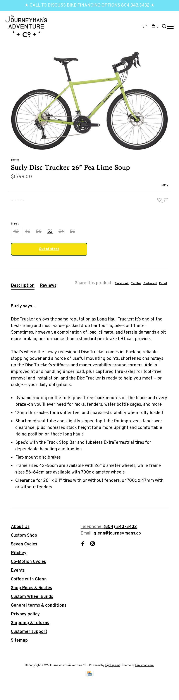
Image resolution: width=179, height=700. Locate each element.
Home (15, 160)
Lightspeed (112, 665)
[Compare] (145, 27)
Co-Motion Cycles (28, 562)
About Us (20, 527)
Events (18, 570)
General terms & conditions (38, 605)
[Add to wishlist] (160, 201)
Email (163, 283)
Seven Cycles (24, 544)
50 (38, 232)
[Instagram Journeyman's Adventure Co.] (92, 544)
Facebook (122, 283)
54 (61, 232)
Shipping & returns (30, 623)
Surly (165, 185)
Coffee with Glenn (29, 579)
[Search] (164, 27)
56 (72, 232)
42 (16, 232)
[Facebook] (83, 544)
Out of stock (49, 249)
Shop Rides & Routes (31, 588)
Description (22, 286)
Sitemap (19, 640)
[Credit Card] (89, 675)
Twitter (136, 283)
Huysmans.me (144, 665)
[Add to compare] (166, 201)
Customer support (29, 632)
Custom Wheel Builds (32, 597)
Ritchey (18, 553)
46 (27, 232)
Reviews (48, 286)
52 (50, 232)
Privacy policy (25, 614)
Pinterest (150, 283)
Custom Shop (24, 535)
